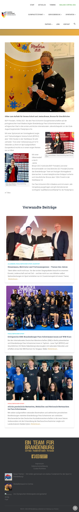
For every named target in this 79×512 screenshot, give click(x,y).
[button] (75, 24)
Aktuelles (42, 5)
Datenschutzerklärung (39, 466)
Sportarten (70, 15)
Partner (48, 24)
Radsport (36, 264)
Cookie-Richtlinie (39, 469)
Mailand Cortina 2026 (67, 5)
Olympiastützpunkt (36, 15)
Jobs (58, 24)
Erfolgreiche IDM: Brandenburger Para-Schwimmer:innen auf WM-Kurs (39, 337)
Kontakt (66, 24)
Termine (53, 5)
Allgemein (11, 264)
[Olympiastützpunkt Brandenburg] (8, 14)
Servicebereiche (54, 15)
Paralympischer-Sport (24, 264)
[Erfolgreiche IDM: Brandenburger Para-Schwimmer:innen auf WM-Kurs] (39, 308)
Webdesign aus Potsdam (52, 509)
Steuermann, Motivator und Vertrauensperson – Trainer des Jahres (38, 267)
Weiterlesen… (13, 279)
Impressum (39, 464)
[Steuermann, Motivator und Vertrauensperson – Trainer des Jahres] (39, 238)
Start (32, 5)
